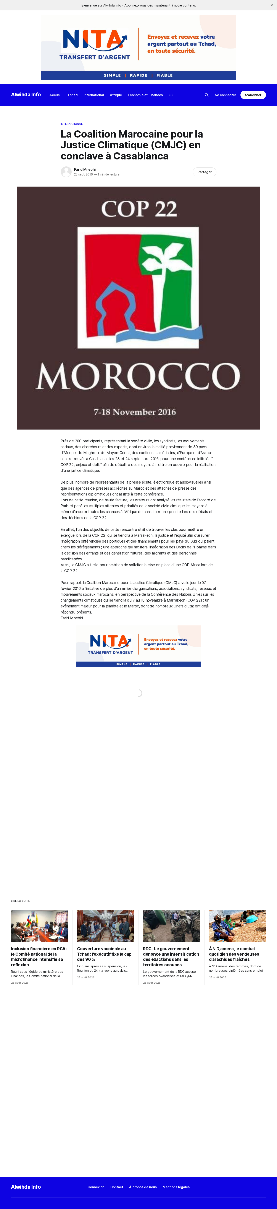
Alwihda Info (26, 94)
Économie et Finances (145, 95)
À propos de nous (143, 1187)
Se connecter (225, 95)
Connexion (96, 1187)
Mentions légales (176, 1187)
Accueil (55, 95)
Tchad (73, 95)
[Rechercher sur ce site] (206, 95)
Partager (205, 172)
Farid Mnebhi (85, 169)
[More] (170, 95)
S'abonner (253, 95)
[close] (271, 5)
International (94, 95)
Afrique (116, 95)
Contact (116, 1187)
